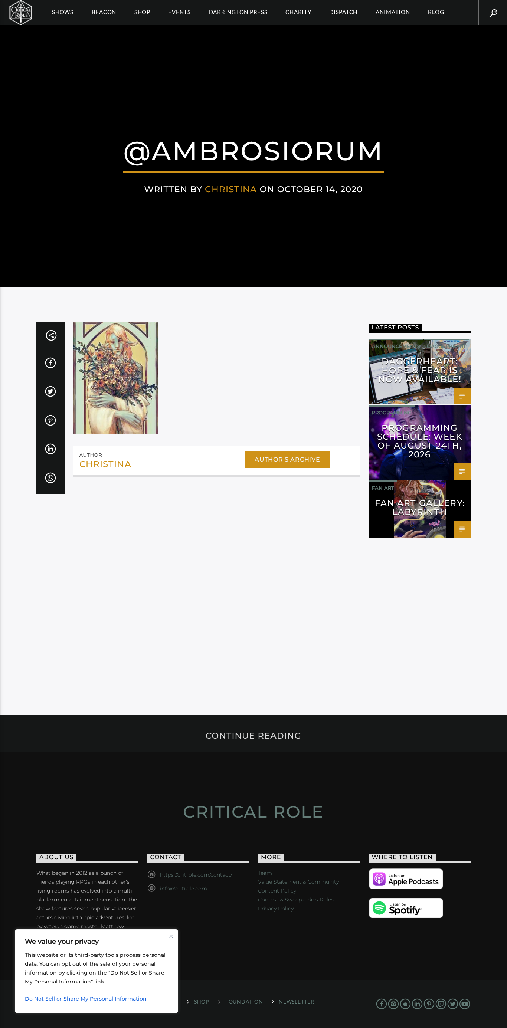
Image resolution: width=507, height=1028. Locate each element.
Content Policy (277, 890)
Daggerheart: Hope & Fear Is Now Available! (419, 370)
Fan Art (383, 488)
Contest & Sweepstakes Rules (296, 899)
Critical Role (253, 811)
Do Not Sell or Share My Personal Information (86, 998)
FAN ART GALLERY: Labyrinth (420, 507)
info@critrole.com (183, 888)
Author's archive (287, 459)
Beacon (104, 12)
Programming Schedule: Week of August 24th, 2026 (419, 441)
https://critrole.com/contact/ (196, 874)
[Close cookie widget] (171, 936)
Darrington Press (238, 12)
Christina (231, 189)
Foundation (244, 1001)
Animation (393, 12)
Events (179, 12)
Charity (298, 12)
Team (265, 873)
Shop (142, 12)
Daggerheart (446, 346)
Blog (436, 12)
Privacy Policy (276, 908)
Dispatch (343, 12)
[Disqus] (216, 584)
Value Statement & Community (298, 881)
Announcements (396, 346)
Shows (62, 12)
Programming (392, 413)
